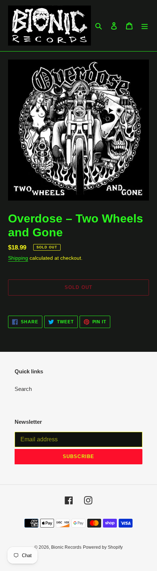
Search (23, 389)
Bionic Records (66, 547)
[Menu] (144, 26)
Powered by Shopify (103, 547)
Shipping (18, 258)
